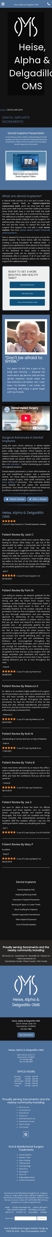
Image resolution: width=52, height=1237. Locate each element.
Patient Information (21, 1207)
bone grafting (8, 482)
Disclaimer (33, 1212)
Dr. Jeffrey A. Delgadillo (35, 1195)
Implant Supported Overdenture (26, 914)
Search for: (9, 1218)
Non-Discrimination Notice (33, 1231)
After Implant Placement (26, 919)
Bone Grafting (24, 1160)
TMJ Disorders (24, 1163)
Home (2, 109)
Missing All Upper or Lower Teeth (26, 904)
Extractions (23, 1169)
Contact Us (21, 1212)
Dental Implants (26, 882)
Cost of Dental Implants (26, 924)
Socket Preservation (27, 1180)
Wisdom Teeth (24, 1157)
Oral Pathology (25, 1166)
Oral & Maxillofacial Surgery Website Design (24, 1228)
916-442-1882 (28, 1059)
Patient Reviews (17, 499)
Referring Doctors (37, 1210)
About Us (9, 1212)
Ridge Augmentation (27, 1177)
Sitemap (43, 1212)
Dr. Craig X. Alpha (16, 1195)
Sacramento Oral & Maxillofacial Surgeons (20, 1193)
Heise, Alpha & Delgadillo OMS (26, 1002)
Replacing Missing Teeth (26, 894)
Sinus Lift (22, 1174)
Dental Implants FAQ (26, 889)
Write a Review (39, 499)
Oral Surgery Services (16, 1210)
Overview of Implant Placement (26, 899)
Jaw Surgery (23, 1172)
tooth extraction (12, 464)
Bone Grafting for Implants (26, 909)
